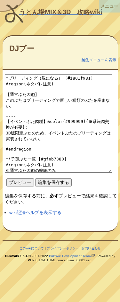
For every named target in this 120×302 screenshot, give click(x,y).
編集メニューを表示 (99, 60)
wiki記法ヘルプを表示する (35, 212)
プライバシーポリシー (63, 248)
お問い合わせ (91, 248)
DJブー (22, 48)
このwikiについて (32, 248)
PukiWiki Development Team (70, 256)
